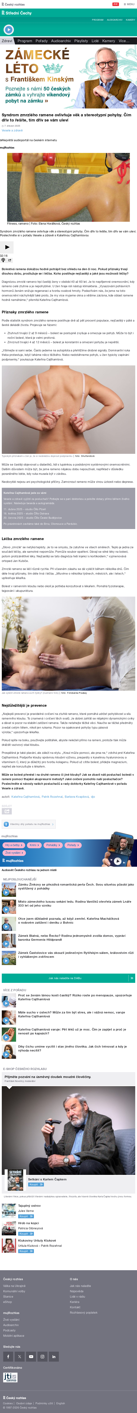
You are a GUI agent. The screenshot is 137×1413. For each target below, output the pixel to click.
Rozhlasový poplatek (83, 1312)
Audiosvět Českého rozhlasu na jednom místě (29, 870)
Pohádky (51, 845)
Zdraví (7, 41)
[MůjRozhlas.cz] (7, 148)
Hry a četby (12, 845)
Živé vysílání (12, 852)
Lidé (95, 41)
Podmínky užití (44, 1403)
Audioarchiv (114, 20)
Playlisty (81, 41)
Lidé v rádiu (77, 1296)
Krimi (33, 845)
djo (93, 796)
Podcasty (9, 1330)
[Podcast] (3, 260)
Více (124, 41)
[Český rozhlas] (13, 4)
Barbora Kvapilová (77, 796)
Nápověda (76, 1291)
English (60, 1403)
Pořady (42, 41)
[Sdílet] (9, 260)
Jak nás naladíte (80, 1286)
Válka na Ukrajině (14, 1286)
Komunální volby (14, 1291)
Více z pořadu (14, 990)
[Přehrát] (7, 247)
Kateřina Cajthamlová (25, 796)
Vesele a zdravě (12, 130)
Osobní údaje (24, 1403)
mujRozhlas (9, 836)
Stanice (8, 1296)
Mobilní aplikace (13, 1335)
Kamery (130, 20)
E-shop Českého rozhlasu (25, 1069)
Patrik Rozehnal (52, 796)
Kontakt (75, 1307)
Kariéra (74, 1302)
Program (97, 20)
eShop (7, 1302)
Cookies (8, 1403)
